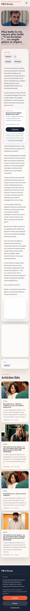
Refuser (15, 603)
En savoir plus (15, 607)
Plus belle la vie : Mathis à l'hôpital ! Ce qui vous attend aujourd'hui (13, 405)
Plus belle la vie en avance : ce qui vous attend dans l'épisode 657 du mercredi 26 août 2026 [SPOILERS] (14, 537)
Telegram (8, 61)
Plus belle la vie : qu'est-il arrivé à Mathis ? (14, 494)
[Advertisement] (15, 341)
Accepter (15, 598)
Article (3, 29)
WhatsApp (18, 61)
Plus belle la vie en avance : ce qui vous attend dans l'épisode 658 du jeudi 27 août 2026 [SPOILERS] (14, 449)
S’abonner (15, 129)
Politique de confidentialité (15, 140)
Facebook (8, 56)
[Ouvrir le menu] (26, 3)
